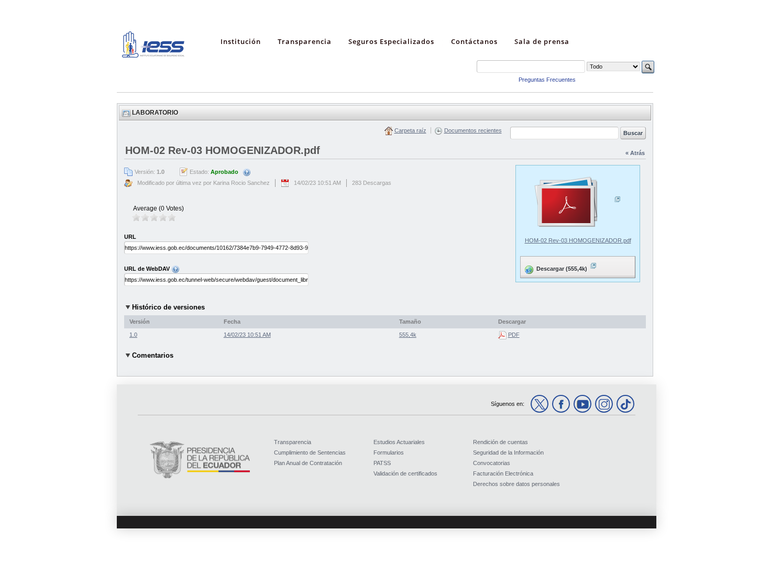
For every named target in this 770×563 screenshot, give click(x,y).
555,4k (407, 335)
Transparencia (292, 442)
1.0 (133, 335)
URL (130, 237)
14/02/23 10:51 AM (247, 335)
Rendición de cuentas (500, 442)
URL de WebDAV (147, 269)
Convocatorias (491, 463)
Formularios (388, 452)
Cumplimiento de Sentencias (310, 452)
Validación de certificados (405, 473)
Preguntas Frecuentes (547, 79)
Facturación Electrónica (503, 473)
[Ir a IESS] (153, 55)
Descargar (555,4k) (555, 266)
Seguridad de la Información (508, 452)
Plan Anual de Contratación (308, 463)
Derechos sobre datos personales (516, 484)
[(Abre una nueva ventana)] (578, 203)
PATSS (382, 463)
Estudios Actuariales (399, 442)
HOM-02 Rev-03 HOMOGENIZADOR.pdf (578, 240)
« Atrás (635, 153)
